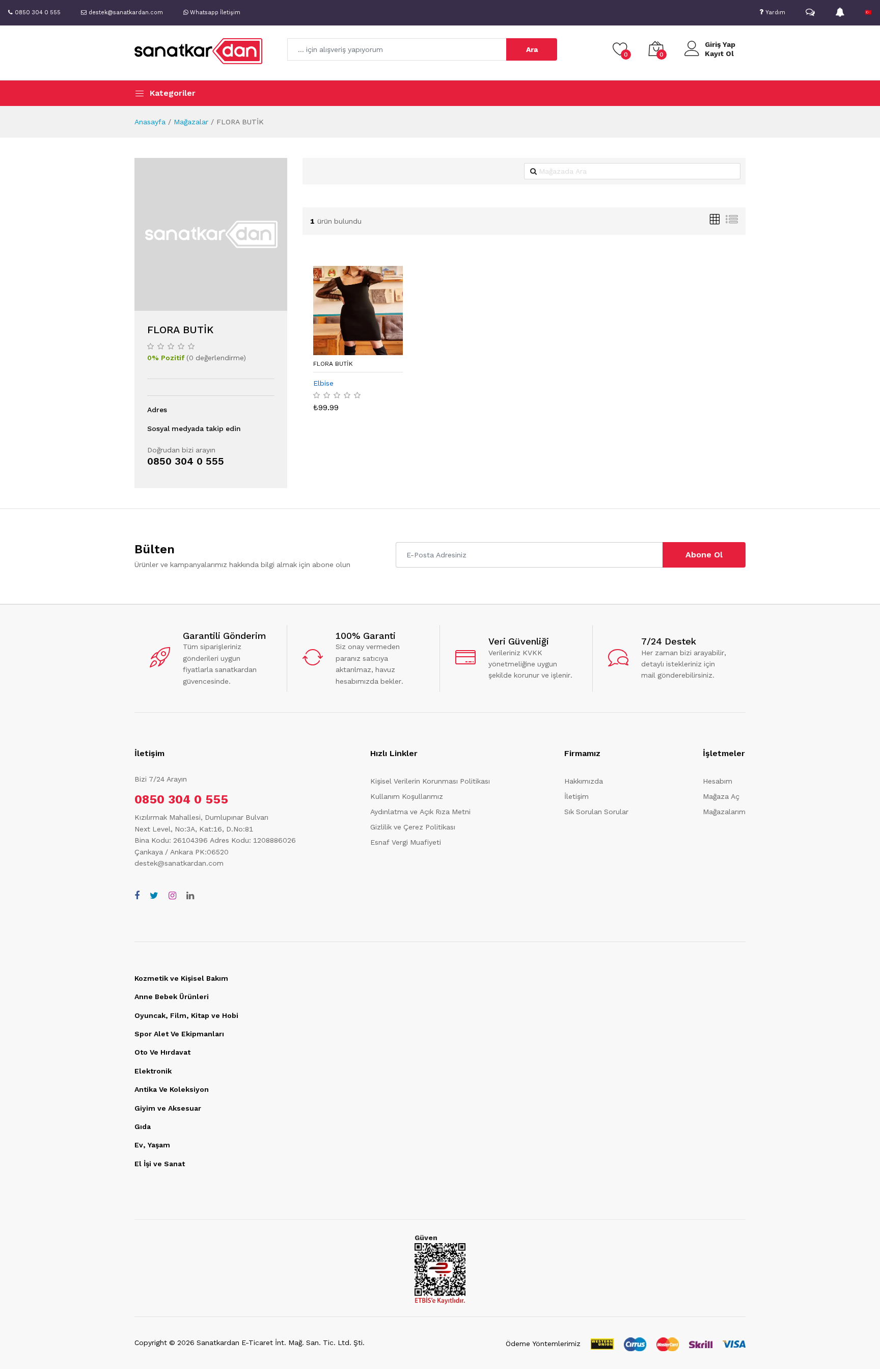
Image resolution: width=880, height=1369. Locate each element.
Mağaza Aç (721, 796)
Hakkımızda (583, 781)
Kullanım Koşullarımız (406, 796)
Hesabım (717, 781)
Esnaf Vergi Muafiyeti (405, 842)
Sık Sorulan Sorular (596, 812)
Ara (532, 49)
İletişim (576, 796)
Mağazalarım (724, 812)
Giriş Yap (720, 44)
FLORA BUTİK (333, 363)
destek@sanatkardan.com (179, 863)
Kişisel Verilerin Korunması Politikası (430, 781)
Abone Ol (704, 554)
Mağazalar (191, 122)
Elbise (323, 383)
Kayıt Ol (719, 53)
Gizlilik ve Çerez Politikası (412, 827)
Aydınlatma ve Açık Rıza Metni (420, 812)
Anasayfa (150, 122)
